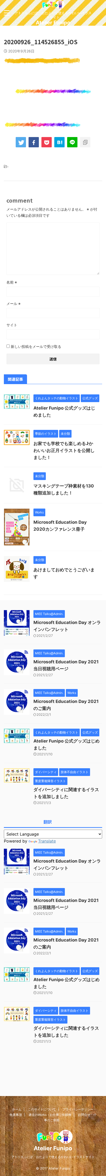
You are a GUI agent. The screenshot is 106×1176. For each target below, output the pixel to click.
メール (13, 303)
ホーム (16, 1109)
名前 (11, 282)
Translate (47, 841)
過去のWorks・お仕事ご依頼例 (50, 1115)
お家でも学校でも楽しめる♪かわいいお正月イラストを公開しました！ (64, 450)
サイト (11, 325)
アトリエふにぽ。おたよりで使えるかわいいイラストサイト (53, 1157)
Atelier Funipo (53, 23)
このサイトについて (42, 1109)
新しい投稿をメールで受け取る (36, 346)
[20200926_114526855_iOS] (59, 142)
